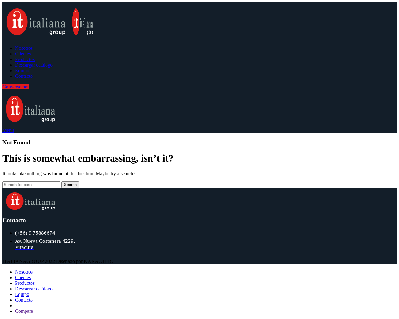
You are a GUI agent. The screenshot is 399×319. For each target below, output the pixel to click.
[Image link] (30, 208)
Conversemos (15, 86)
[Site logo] (36, 37)
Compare (24, 311)
